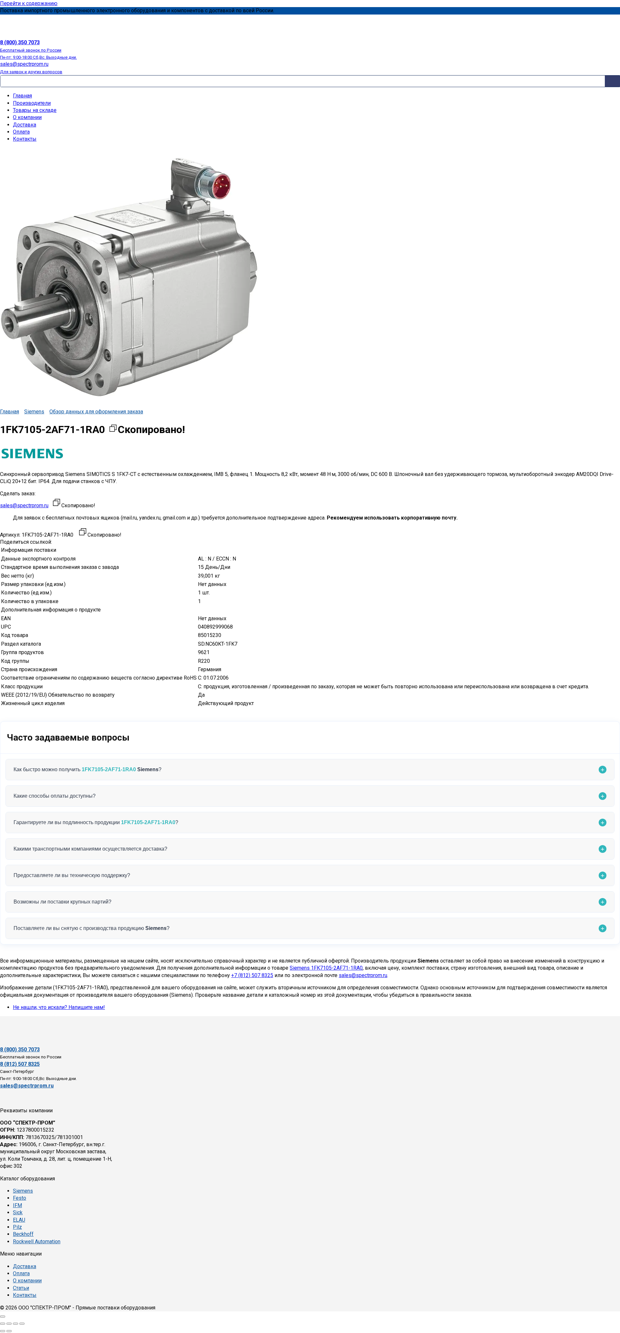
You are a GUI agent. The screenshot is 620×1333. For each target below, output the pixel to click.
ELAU (19, 1220)
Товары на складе (35, 110)
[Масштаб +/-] (2, 1324)
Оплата (21, 132)
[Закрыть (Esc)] (22, 1324)
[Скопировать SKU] (83, 533)
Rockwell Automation (36, 1241)
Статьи (21, 1288)
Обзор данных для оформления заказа (96, 412)
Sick (18, 1212)
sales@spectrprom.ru (24, 505)
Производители (32, 103)
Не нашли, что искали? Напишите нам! (59, 1007)
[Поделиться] (15, 1324)
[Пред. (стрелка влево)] (2, 1331)
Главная (22, 96)
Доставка (24, 125)
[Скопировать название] (113, 429)
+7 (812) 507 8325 (252, 975)
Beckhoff (23, 1234)
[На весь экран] (9, 1324)
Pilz (17, 1227)
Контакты (24, 139)
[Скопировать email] (56, 503)
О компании (27, 117)
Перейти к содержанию (28, 3)
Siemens (34, 412)
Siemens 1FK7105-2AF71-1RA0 (326, 968)
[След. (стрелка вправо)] (9, 1331)
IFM (17, 1205)
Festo (19, 1198)
